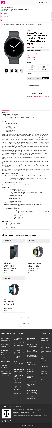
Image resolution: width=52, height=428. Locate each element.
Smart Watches (7, 26)
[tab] (5, 109)
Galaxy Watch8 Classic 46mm (37, 169)
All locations (5, 24)
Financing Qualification (32, 59)
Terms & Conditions (31, 57)
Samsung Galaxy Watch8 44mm (23, 169)
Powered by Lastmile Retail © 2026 (26, 425)
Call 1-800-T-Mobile (37, 93)
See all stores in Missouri (26, 326)
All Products (39, 24)
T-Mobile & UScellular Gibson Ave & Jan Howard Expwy (22, 24)
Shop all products (26, 318)
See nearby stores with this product (41, 96)
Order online (37, 89)
